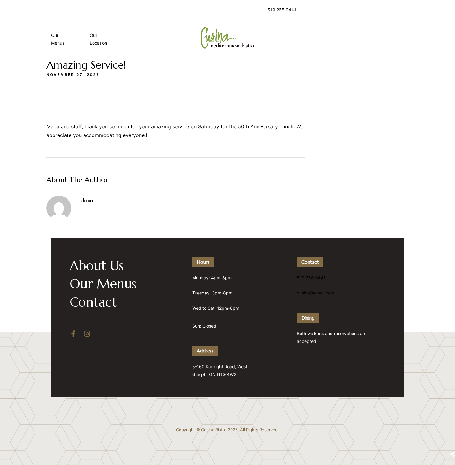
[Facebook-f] (73, 334)
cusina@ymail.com (315, 292)
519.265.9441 (281, 9)
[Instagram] (87, 334)
